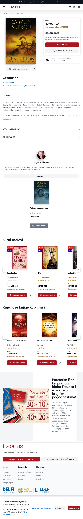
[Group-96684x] (42, 490)
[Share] (34, 69)
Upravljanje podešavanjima (41, 508)
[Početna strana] (14, 7)
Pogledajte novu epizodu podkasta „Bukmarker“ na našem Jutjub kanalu (41, 2)
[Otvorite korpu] (74, 7)
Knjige (11, 13)
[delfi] (8, 490)
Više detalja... (7, 120)
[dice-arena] (25, 490)
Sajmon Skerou (8, 82)
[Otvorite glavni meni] (4, 7)
